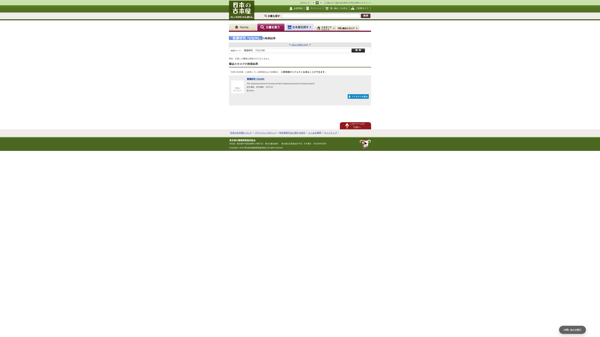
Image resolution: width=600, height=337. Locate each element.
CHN (351, 3)
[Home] (243, 27)
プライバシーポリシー (266, 133)
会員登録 (298, 8)
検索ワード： (236, 50)
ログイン (365, 3)
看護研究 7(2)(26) (255, 79)
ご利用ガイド (362, 8)
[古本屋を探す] (299, 27)
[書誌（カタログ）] (348, 28)
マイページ (315, 8)
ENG (346, 3)
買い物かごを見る (339, 8)
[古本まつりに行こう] (325, 28)
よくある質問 (314, 133)
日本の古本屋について (241, 133)
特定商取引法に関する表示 (292, 133)
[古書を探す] (271, 27)
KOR (357, 3)
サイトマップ (330, 133)
